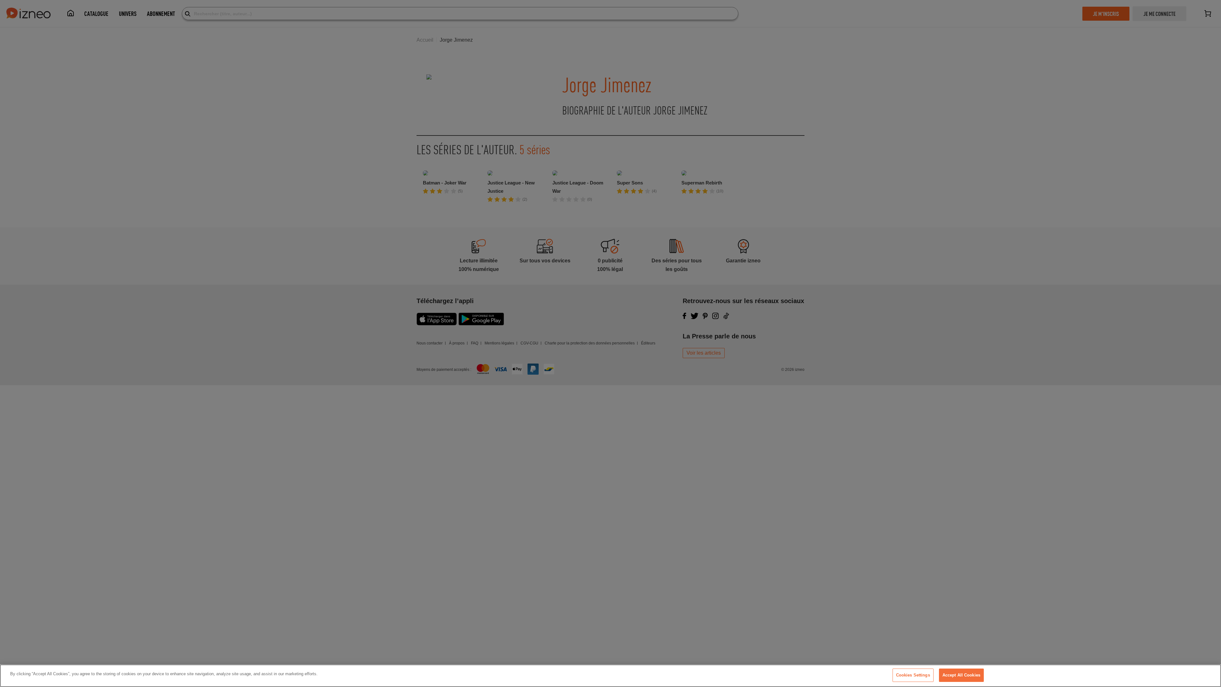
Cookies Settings (913, 675)
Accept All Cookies (961, 675)
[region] (610, 675)
